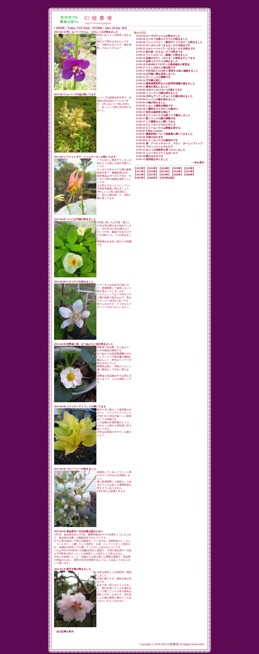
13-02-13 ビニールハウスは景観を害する (158, 128)
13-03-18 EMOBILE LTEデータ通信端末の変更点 (163, 64)
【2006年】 (152, 178)
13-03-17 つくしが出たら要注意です (155, 67)
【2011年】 (152, 174)
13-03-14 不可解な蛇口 (148, 80)
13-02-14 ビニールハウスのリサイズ (155, 124)
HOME (60, 27)
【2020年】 (164, 168)
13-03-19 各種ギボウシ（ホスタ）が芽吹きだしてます (165, 58)
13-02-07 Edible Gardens (149, 131)
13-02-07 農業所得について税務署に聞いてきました (164, 134)
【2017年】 (140, 171)
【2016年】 (152, 171)
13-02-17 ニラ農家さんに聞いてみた (155, 121)
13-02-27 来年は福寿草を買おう (153, 112)
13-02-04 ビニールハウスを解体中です (157, 140)
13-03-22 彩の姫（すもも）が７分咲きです (159, 51)
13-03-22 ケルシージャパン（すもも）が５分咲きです (165, 48)
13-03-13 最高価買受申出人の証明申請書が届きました (165, 83)
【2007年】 (140, 178)
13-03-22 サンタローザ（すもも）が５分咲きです (163, 45)
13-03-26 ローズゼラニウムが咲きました (158, 36)
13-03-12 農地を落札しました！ (153, 86)
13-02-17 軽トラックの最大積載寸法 (155, 118)
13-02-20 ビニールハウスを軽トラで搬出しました (163, 115)
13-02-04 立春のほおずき (149, 137)
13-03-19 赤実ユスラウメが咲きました (157, 61)
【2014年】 (177, 171)
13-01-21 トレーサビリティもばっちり (157, 153)
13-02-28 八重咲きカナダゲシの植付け (157, 109)
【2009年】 (177, 174)
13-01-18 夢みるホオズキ (149, 156)
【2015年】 (164, 171)
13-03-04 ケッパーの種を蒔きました (155, 99)
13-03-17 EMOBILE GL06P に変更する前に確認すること (167, 70)
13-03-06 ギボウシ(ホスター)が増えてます (159, 90)
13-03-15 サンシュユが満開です (153, 77)
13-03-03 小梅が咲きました (151, 102)
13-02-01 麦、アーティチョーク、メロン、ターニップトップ (169, 143)
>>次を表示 (198, 162)
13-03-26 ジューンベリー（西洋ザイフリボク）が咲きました (169, 42)
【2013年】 (189, 171)
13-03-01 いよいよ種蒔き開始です (154, 105)
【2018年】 (189, 168)
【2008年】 (189, 174)
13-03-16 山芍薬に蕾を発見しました (155, 74)
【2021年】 (152, 168)
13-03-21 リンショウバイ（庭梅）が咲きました (162, 55)
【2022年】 (140, 168)
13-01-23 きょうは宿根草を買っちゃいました (160, 149)
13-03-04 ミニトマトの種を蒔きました (157, 93)
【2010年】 (164, 174)
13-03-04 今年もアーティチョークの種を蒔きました (164, 96)
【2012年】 (140, 174)
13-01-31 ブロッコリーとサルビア (154, 146)
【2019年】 (177, 168)
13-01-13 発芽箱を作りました (152, 159)
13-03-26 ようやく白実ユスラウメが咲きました (162, 39)
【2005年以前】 (167, 178)
